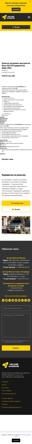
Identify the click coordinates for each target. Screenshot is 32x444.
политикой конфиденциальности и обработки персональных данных (16, 341)
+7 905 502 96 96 (16, 288)
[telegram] (3, 300)
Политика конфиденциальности (12, 407)
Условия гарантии (7, 398)
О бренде (5, 382)
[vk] (25, 300)
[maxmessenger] (28, 300)
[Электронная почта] (12, 300)
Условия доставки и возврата (11, 401)
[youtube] (16, 300)
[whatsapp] (6, 300)
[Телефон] (9, 300)
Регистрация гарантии (9, 393)
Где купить (5, 387)
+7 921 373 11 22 (23, 279)
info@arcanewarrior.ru (16, 290)
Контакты (5, 404)
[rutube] (22, 300)
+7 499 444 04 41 (22, 267)
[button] (16, 209)
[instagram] (19, 300)
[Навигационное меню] (29, 17)
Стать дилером (6, 390)
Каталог (4, 385)
